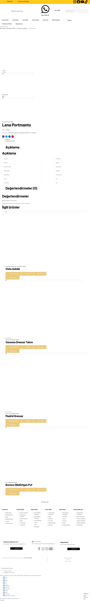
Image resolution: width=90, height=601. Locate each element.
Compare (27, 273)
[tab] (46, 139)
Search (86, 11)
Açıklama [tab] (12, 147)
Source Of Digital (28, 557)
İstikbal (7, 130)
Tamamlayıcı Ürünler (11, 28)
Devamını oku (12, 277)
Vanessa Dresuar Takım (19, 342)
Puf (6, 482)
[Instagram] (74, 2)
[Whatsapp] (43, 549)
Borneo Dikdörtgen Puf (18, 484)
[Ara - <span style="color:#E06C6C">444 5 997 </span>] (33, 539)
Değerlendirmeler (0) (10, 141)
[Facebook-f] (39, 549)
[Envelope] (51, 549)
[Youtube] (82, 2)
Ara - (36, 541)
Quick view (40, 273)
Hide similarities (8, 571)
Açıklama (7, 139)
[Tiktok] (86, 2)
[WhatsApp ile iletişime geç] (86, 596)
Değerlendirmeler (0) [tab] (21, 188)
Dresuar (7, 339)
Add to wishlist (13, 273)
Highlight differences (9, 572)
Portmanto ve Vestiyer (21, 28)
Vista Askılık (12, 268)
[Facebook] (78, 2)
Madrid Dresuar (14, 416)
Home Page (2, 28)
